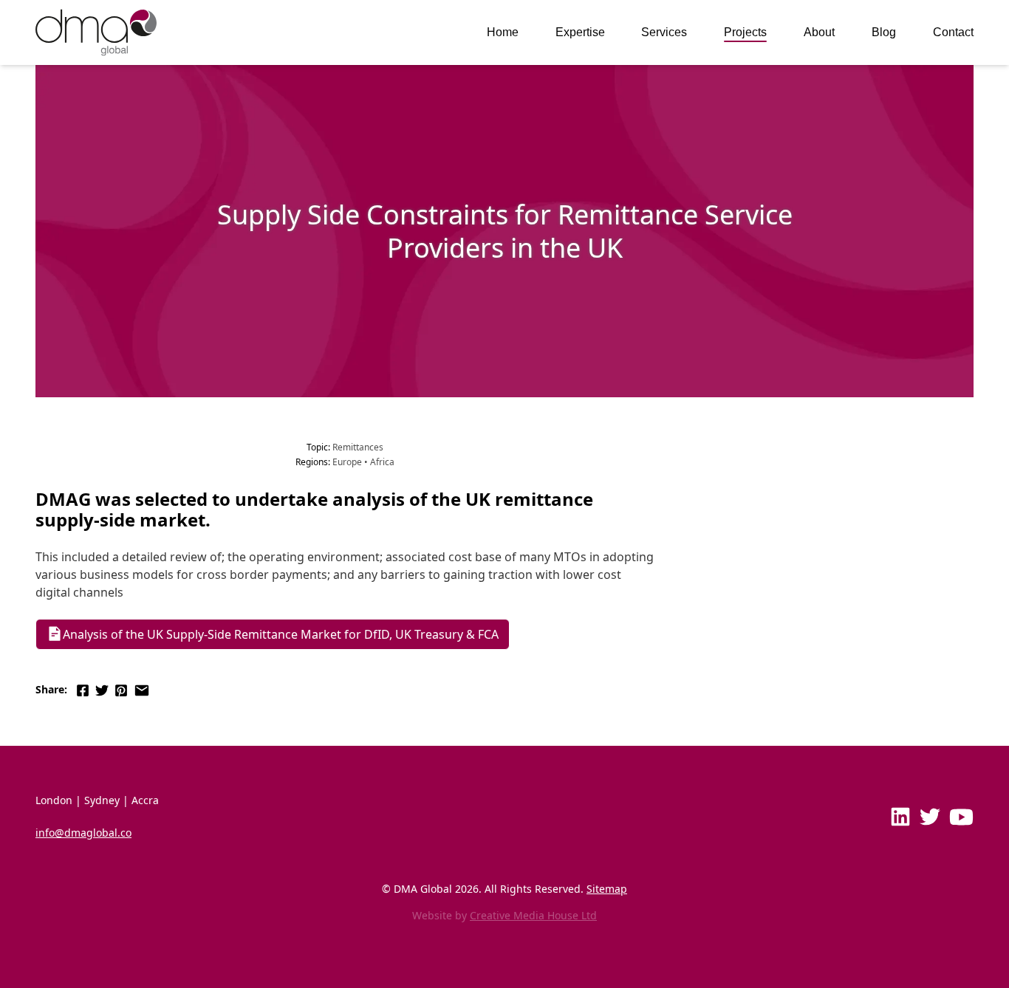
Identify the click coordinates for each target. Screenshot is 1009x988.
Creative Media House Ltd (533, 915)
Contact (953, 32)
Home (503, 32)
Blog (884, 32)
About (819, 32)
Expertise (580, 32)
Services (664, 32)
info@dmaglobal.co (83, 833)
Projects (745, 32)
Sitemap (606, 889)
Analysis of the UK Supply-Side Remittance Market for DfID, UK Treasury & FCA (281, 634)
